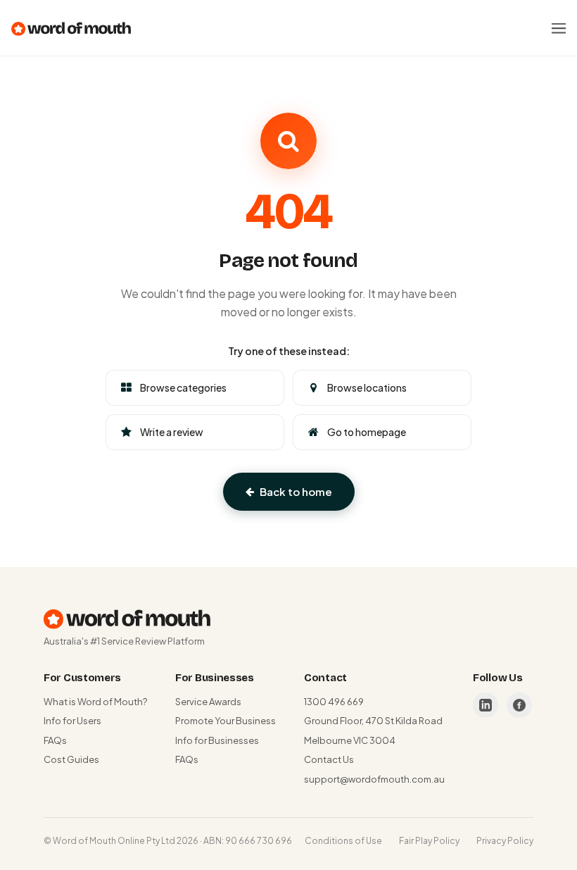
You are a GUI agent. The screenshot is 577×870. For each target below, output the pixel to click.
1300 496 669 (334, 701)
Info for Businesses (217, 740)
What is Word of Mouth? (95, 701)
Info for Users (72, 720)
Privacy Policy (504, 840)
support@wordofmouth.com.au (374, 779)
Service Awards (208, 701)
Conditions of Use (343, 840)
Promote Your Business (225, 720)
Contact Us (329, 759)
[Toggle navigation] (559, 28)
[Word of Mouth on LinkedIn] (485, 705)
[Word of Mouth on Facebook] (519, 705)
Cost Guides (71, 759)
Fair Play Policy (429, 840)
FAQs (55, 740)
